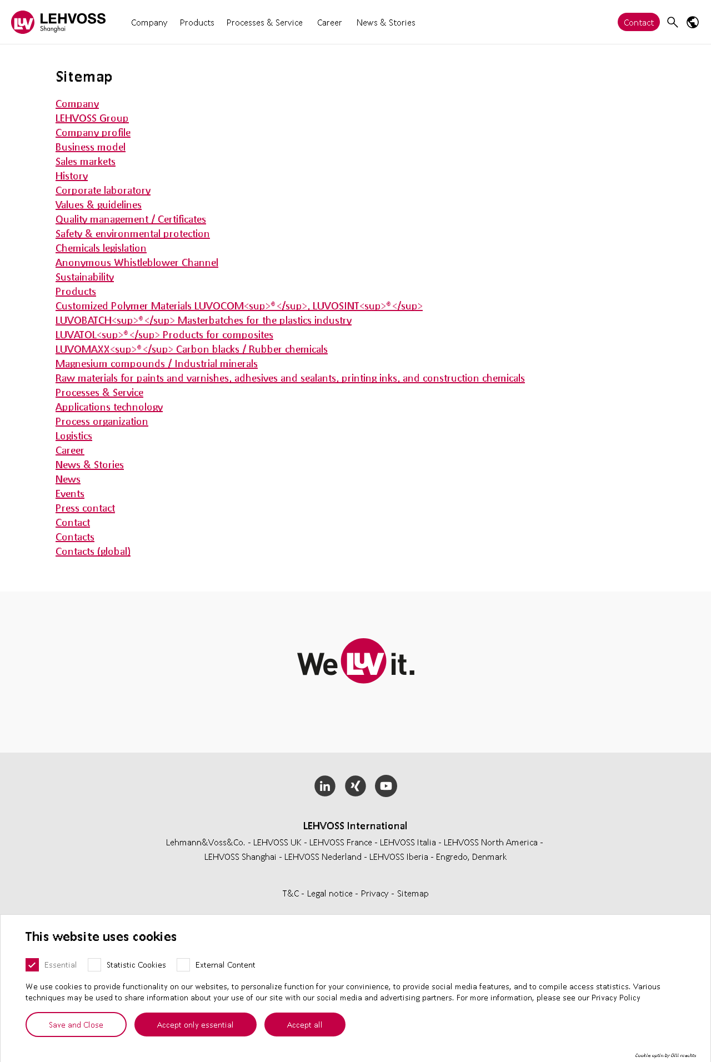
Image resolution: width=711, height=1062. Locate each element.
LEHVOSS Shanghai (240, 856)
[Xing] (356, 786)
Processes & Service (265, 22)
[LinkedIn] (325, 786)
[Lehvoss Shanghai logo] (58, 22)
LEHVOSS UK (277, 841)
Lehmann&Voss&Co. (206, 841)
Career (329, 22)
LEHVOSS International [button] (355, 825)
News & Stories (386, 22)
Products (197, 22)
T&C (292, 893)
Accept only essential (195, 1024)
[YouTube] (385, 786)
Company (149, 22)
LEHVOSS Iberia (398, 856)
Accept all (305, 1024)
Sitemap (413, 893)
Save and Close (76, 1024)
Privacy (376, 893)
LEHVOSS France (340, 841)
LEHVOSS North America (491, 841)
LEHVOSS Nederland (323, 856)
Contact (639, 22)
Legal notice (331, 893)
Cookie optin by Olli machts (666, 1055)
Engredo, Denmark (471, 856)
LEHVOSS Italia (408, 841)
